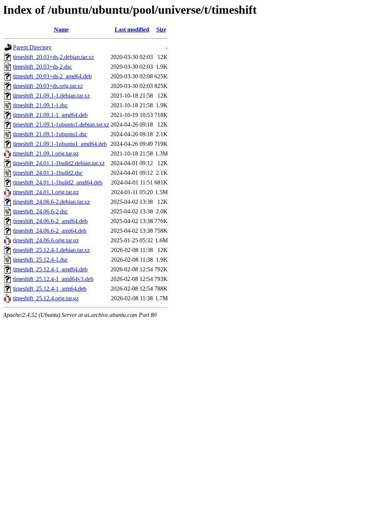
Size (161, 29)
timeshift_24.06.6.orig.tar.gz (46, 240)
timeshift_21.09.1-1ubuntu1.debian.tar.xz (61, 124)
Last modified (132, 29)
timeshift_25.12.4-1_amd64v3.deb (53, 279)
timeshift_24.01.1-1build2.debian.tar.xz (59, 163)
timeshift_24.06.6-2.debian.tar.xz (51, 202)
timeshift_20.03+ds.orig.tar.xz (48, 86)
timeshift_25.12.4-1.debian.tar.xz (51, 250)
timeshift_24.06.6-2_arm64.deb (49, 231)
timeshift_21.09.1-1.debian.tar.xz (51, 95)
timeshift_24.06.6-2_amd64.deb (50, 221)
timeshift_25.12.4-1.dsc (40, 259)
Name (61, 29)
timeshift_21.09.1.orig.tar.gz (46, 153)
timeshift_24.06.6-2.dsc (40, 211)
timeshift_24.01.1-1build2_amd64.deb (57, 182)
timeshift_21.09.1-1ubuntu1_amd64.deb (60, 144)
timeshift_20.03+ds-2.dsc (42, 66)
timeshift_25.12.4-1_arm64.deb (49, 288)
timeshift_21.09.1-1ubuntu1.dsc (50, 134)
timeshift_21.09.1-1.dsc (40, 105)
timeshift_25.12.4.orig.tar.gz (46, 298)
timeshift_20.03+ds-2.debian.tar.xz (53, 57)
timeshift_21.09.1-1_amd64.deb (50, 115)
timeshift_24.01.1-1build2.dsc (48, 173)
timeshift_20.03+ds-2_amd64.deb (52, 76)
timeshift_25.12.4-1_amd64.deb (50, 269)
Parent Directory (32, 47)
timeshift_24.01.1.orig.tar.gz (46, 192)
